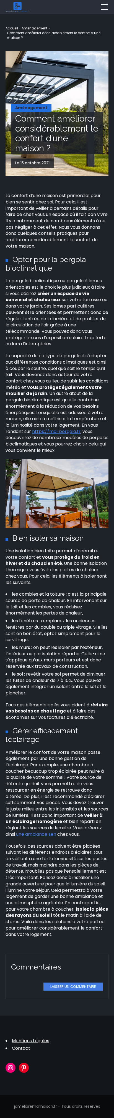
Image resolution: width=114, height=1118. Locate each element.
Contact (21, 1048)
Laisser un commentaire (73, 986)
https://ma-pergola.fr (56, 431)
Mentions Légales (30, 1041)
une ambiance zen (36, 834)
